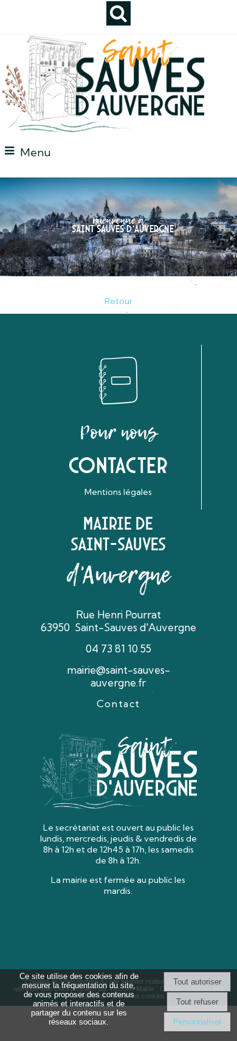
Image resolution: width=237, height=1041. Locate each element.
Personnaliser (197, 1021)
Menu (35, 152)
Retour (118, 301)
